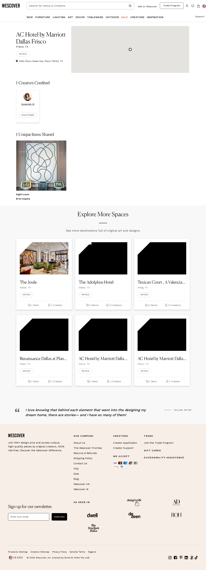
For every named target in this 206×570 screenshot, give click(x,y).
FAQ (76, 468)
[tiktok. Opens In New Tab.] (196, 557)
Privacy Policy (59, 552)
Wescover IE (81, 489)
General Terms (77, 552)
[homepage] (12, 6)
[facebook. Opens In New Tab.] (175, 557)
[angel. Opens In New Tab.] (191, 557)
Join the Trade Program (158, 442)
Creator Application (125, 442)
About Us (79, 442)
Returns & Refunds (85, 453)
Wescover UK (82, 484)
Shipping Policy (83, 458)
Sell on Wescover (147, 6)
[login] (187, 6)
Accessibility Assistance (164, 457)
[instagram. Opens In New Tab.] (170, 557)
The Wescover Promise (88, 447)
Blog (76, 478)
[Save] (62, 145)
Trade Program (171, 5)
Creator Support (123, 447)
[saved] (193, 6)
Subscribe (59, 516)
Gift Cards (152, 450)
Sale (76, 473)
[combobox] (80, 5)
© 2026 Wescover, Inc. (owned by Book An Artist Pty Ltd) (58, 557)
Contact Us (80, 463)
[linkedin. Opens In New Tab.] (186, 557)
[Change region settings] (204, 6)
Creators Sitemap (39, 552)
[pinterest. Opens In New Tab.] (181, 557)
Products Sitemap (18, 552)
